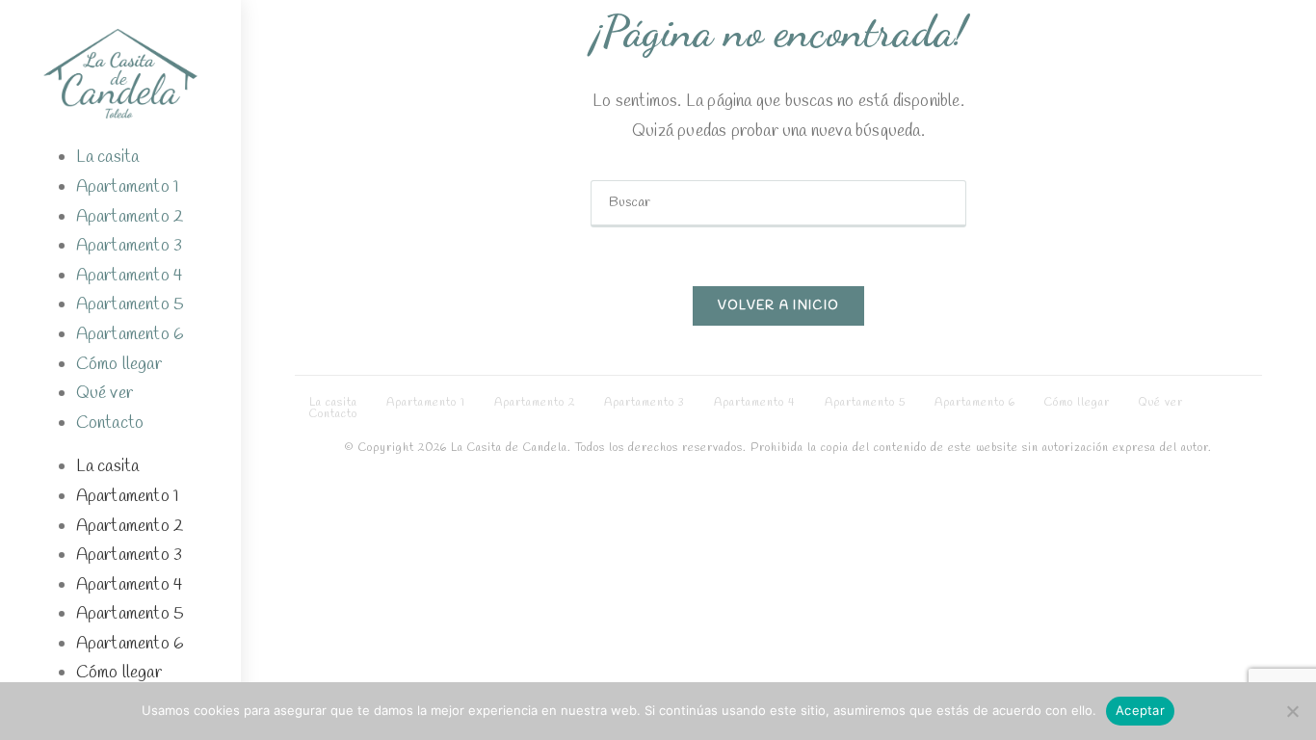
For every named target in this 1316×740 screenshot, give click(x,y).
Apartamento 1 (128, 186)
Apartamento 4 (130, 275)
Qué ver (104, 393)
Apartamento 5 (130, 304)
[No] (1292, 711)
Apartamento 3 (129, 245)
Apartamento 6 (130, 334)
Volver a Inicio (779, 306)
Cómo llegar (119, 364)
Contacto (110, 423)
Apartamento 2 (130, 216)
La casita (108, 157)
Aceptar (1140, 710)
